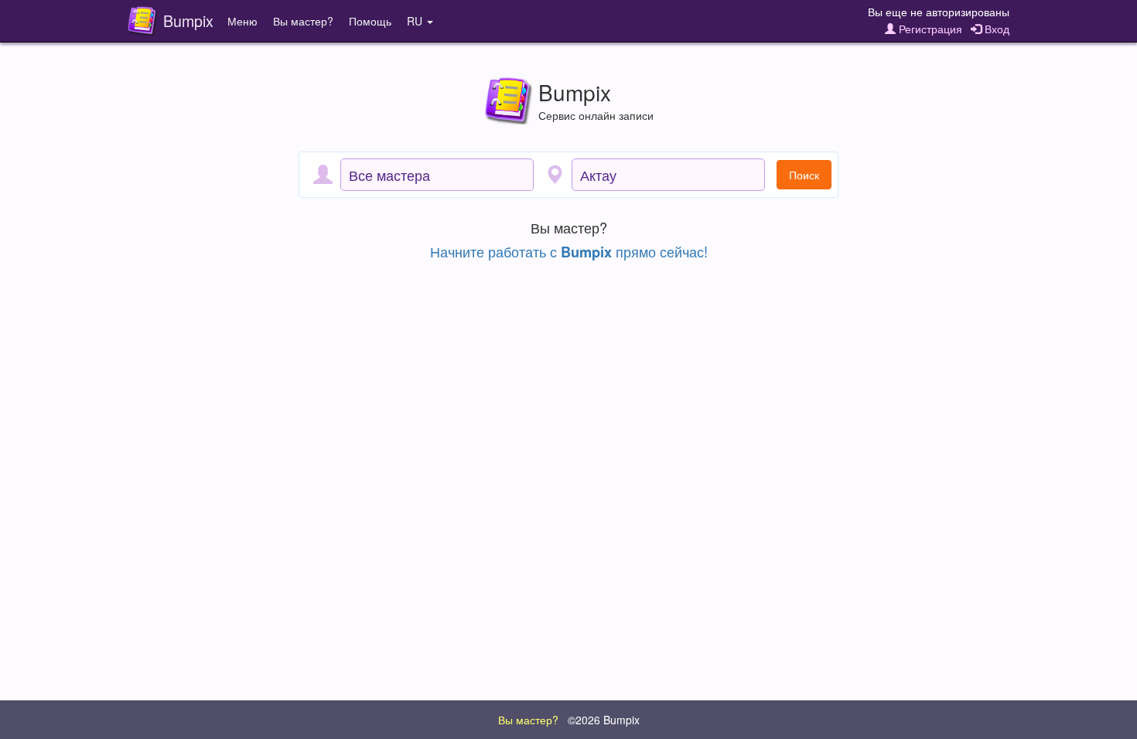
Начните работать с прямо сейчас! (569, 251)
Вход (995, 28)
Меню (242, 21)
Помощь (370, 21)
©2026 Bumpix (604, 719)
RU (416, 21)
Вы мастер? (303, 21)
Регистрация (929, 28)
